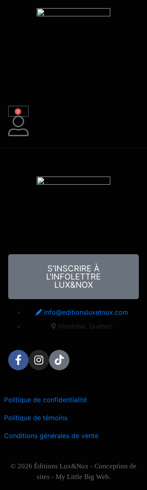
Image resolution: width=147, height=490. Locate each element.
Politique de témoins (35, 418)
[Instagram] (39, 360)
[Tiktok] (59, 360)
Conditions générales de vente (51, 436)
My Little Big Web (82, 477)
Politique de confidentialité (45, 400)
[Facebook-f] (18, 360)
